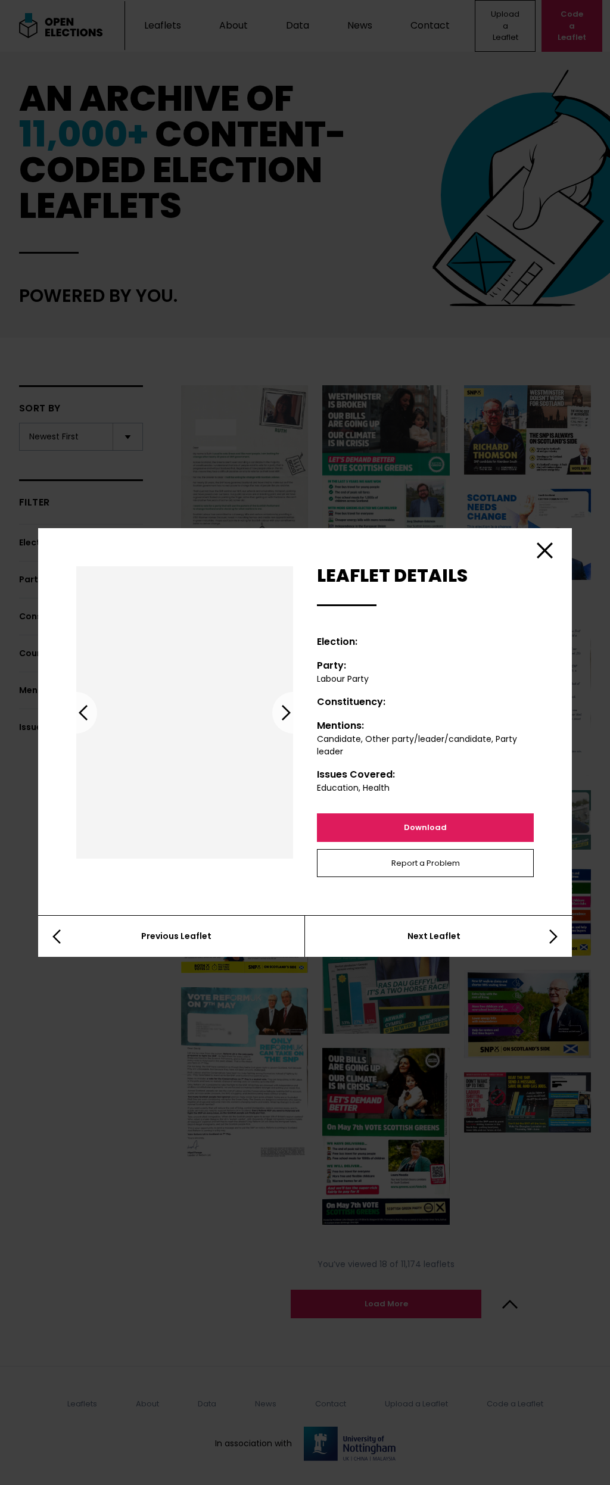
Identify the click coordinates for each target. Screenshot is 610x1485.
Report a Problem (425, 863)
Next (293, 713)
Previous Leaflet (176, 936)
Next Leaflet (433, 936)
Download (425, 827)
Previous (76, 713)
